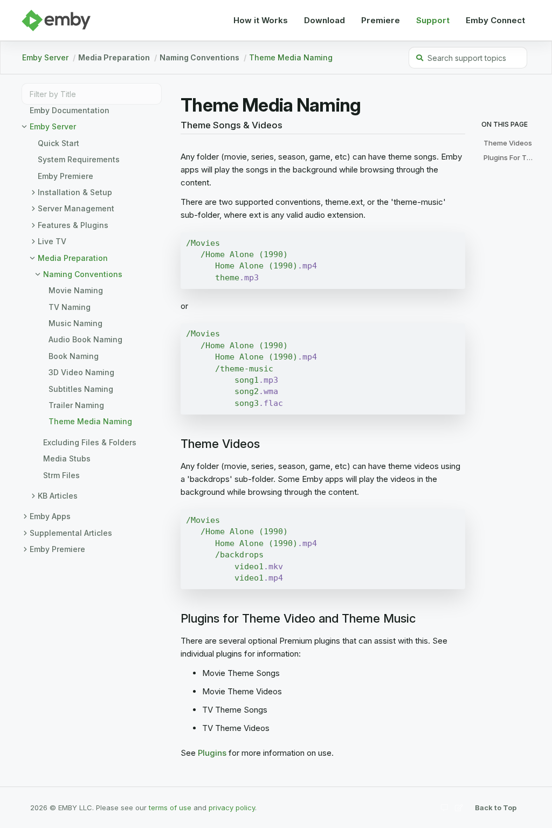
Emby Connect (495, 20)
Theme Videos (508, 143)
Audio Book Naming (85, 339)
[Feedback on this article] (444, 807)
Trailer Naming (76, 405)
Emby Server (45, 57)
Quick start (58, 143)
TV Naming (70, 307)
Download (324, 20)
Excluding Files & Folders (89, 442)
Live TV (52, 241)
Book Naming (74, 356)
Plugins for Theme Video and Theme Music (512, 157)
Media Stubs (67, 458)
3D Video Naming (81, 372)
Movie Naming (76, 290)
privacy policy (232, 807)
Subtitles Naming (81, 389)
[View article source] (459, 807)
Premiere (380, 20)
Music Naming (75, 323)
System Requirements (79, 159)
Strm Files (61, 475)
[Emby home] (56, 20)
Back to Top (495, 807)
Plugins (212, 753)
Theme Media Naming (291, 57)
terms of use (170, 807)
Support (433, 20)
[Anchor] (176, 125)
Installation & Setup (75, 192)
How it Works (260, 20)
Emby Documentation (69, 110)
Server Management (76, 208)
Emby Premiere (65, 176)
